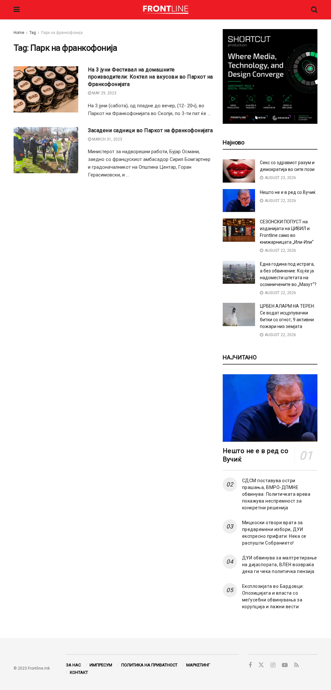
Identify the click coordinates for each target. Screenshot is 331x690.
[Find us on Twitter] (261, 665)
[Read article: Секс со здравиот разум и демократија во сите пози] (239, 171)
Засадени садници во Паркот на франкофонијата (150, 130)
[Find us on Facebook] (250, 665)
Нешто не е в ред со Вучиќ (287, 192)
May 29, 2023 (103, 93)
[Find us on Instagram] (273, 665)
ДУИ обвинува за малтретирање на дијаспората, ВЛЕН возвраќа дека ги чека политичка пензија (279, 564)
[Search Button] (314, 9)
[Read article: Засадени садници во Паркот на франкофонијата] (46, 150)
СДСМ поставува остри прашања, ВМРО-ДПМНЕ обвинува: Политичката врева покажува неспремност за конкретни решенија (276, 494)
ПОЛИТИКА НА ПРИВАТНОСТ (149, 665)
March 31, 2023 (106, 139)
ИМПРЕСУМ (101, 665)
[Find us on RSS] (296, 665)
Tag (32, 32)
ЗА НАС (73, 665)
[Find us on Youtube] (285, 665)
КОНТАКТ (79, 672)
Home (19, 32)
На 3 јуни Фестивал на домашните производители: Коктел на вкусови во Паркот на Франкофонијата (150, 77)
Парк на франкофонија (62, 32)
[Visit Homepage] (165, 9)
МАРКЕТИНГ (198, 665)
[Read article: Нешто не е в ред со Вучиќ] (239, 200)
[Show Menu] (17, 9)
